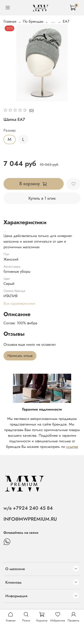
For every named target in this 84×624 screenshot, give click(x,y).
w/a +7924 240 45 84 (28, 508)
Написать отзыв (19, 355)
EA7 (66, 21)
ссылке (72, 446)
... (53, 21)
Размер (10, 130)
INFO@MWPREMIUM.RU (30, 519)
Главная (10, 21)
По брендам (33, 21)
